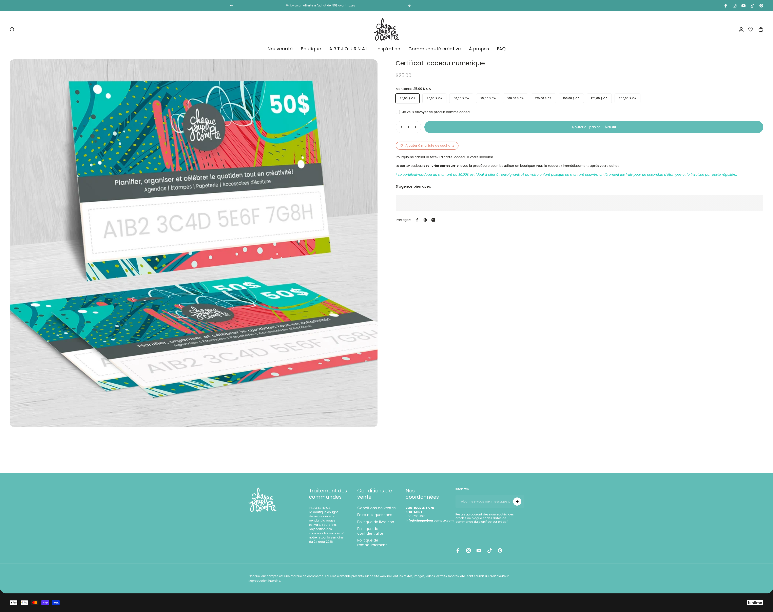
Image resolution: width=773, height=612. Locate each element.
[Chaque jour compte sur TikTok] (489, 550)
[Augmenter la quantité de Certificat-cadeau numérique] (416, 127)
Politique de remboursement (372, 542)
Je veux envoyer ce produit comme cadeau (436, 112)
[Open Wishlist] (752, 29)
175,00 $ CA (599, 98)
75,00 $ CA (488, 98)
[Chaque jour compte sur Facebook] (458, 550)
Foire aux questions (374, 515)
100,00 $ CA (515, 98)
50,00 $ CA (461, 98)
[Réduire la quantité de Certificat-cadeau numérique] (400, 127)
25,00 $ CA (407, 98)
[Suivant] (409, 5)
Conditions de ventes (376, 508)
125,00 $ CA (543, 98)
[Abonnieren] (517, 501)
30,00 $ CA (434, 98)
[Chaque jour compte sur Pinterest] (500, 550)
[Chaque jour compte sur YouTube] (479, 550)
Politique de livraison (375, 522)
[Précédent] (231, 5)
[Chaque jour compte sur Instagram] (468, 550)
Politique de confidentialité (370, 531)
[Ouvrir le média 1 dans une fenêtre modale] (194, 243)
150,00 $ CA (571, 98)
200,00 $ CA (627, 98)
